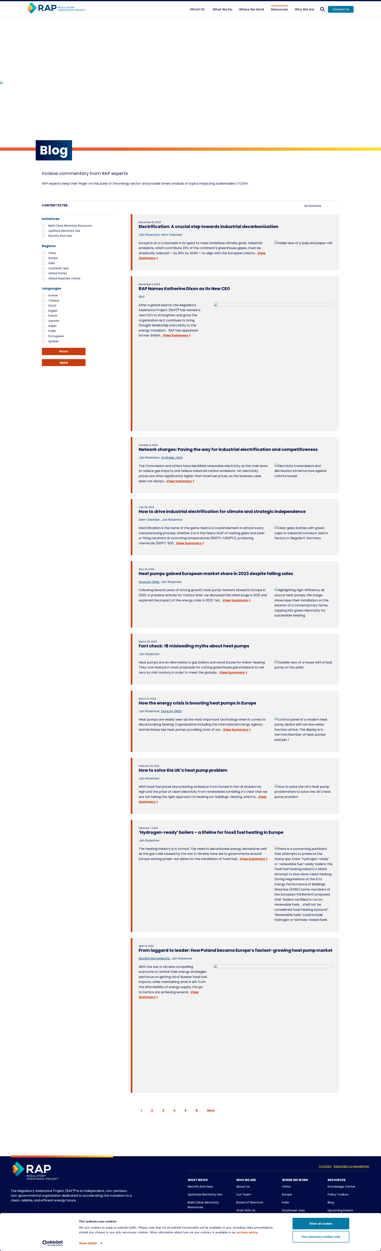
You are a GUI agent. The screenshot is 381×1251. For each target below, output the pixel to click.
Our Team (243, 1194)
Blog (331, 1202)
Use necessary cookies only (321, 1236)
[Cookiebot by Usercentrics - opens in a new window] (52, 1243)
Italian (52, 326)
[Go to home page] (56, 8)
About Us (243, 1186)
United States (57, 273)
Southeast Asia (58, 268)
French (52, 315)
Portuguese (56, 336)
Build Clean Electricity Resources (70, 225)
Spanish (53, 341)
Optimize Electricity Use (64, 231)
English (52, 311)
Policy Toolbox (338, 1194)
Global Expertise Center (64, 278)
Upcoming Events (340, 1210)
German (53, 321)
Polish (52, 331)
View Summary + (177, 335)
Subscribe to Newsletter (351, 1166)
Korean (53, 295)
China (52, 253)
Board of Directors (249, 1202)
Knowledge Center (341, 1186)
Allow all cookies (321, 1223)
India (51, 263)
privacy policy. (248, 1232)
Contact (325, 1166)
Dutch (52, 305)
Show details (88, 1243)
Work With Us (245, 1210)
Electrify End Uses (60, 236)
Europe (53, 258)
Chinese (53, 300)
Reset (63, 351)
